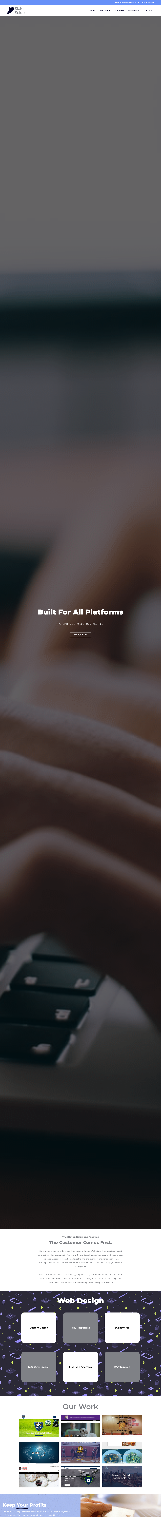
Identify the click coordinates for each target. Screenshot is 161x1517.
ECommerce (133, 11)
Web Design (104, 11)
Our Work (119, 11)
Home (92, 11)
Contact (148, 11)
